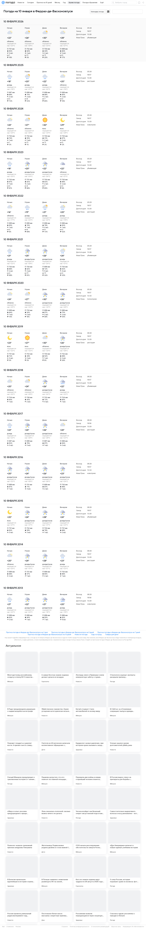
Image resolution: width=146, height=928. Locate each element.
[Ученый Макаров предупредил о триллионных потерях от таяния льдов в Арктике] (22, 770)
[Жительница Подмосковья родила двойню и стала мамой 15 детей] (56, 838)
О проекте (65, 926)
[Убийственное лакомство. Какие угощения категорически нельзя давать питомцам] (56, 702)
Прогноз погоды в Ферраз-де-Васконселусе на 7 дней (118, 632)
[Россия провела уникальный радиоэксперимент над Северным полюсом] (22, 906)
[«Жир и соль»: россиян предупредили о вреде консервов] (22, 804)
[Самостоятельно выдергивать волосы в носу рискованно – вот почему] (124, 804)
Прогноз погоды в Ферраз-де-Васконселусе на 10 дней (49, 634)
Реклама (18, 926)
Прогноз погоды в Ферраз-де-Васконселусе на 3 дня (27, 632)
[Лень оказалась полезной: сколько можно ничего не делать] (56, 804)
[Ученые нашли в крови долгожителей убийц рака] (124, 736)
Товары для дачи (111, 634)
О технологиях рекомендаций (100, 926)
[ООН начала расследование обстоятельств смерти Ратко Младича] (90, 838)
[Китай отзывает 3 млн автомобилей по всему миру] (90, 702)
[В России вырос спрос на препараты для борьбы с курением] (124, 770)
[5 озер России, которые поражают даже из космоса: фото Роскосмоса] (124, 872)
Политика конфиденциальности (79, 926)
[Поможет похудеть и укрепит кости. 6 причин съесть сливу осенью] (22, 736)
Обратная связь (116, 926)
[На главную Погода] (10, 2)
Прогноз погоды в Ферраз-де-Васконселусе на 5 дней (72, 632)
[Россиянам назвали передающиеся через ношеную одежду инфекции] (90, 906)
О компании (10, 926)
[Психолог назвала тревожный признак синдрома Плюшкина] (22, 838)
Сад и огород (96, 634)
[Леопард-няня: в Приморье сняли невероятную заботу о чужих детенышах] (90, 668)
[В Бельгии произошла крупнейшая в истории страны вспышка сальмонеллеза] (22, 872)
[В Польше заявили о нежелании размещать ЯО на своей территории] (56, 872)
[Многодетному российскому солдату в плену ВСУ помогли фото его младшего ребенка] (22, 668)
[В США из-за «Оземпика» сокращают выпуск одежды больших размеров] (124, 702)
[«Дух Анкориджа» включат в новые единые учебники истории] (124, 838)
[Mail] (3, 2)
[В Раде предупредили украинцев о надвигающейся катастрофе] (22, 702)
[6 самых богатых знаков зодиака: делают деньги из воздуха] (56, 668)
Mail (3, 926)
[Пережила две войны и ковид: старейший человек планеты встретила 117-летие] (90, 770)
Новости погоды (81, 634)
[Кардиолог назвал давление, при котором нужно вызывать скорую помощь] (90, 736)
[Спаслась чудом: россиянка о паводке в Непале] (124, 906)
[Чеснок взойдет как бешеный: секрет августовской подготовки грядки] (90, 804)
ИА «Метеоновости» (138, 926)
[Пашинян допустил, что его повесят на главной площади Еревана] (56, 770)
